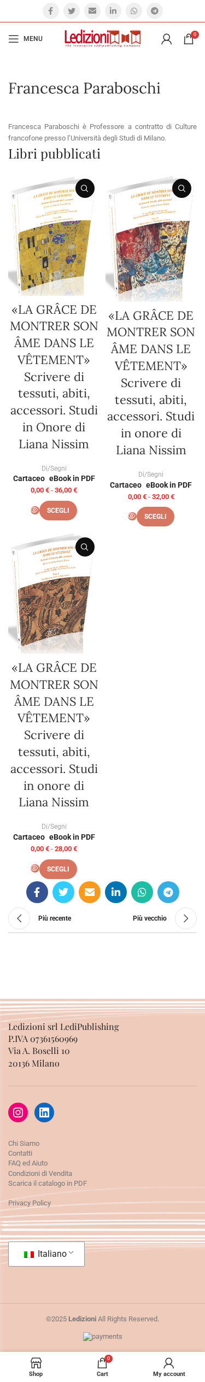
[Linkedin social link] (113, 11)
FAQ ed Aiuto (28, 1163)
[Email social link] (92, 11)
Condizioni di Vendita (40, 1173)
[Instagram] (18, 1112)
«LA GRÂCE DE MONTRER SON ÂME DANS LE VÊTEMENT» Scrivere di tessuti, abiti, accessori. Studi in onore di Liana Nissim (151, 383)
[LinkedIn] (44, 1112)
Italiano (51, 1254)
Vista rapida (85, 188)
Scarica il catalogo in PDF (47, 1183)
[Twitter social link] (71, 11)
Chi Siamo (23, 1143)
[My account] (167, 39)
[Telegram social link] (155, 11)
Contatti (20, 1153)
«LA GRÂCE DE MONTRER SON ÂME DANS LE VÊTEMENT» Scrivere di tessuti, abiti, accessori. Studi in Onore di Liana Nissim (54, 377)
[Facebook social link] (51, 11)
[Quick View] (35, 510)
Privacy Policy (29, 1203)
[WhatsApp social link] (134, 11)
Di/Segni (54, 468)
